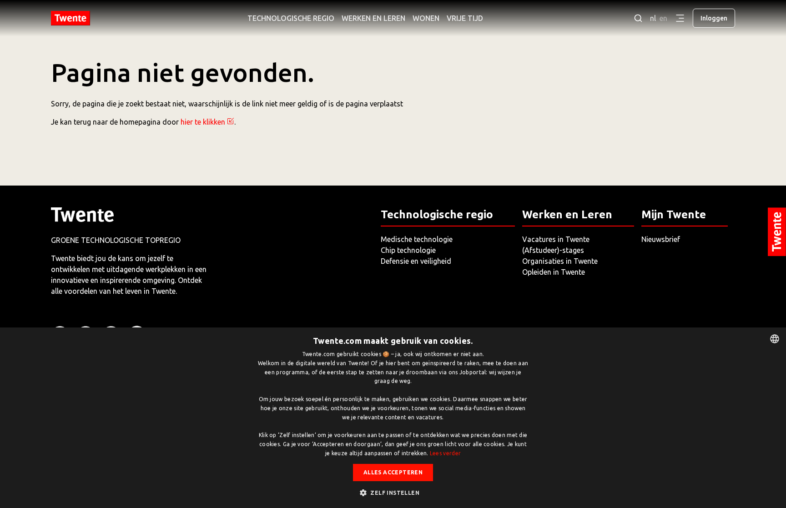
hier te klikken (203, 122)
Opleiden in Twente (553, 272)
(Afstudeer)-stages (553, 250)
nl (653, 18)
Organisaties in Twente (560, 261)
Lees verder (445, 453)
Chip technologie (408, 250)
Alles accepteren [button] (393, 472)
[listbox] (774, 338)
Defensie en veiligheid (416, 261)
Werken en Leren (373, 18)
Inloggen (713, 18)
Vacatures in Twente (556, 239)
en (663, 18)
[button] (393, 492)
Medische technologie (417, 239)
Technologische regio (290, 18)
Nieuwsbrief (660, 239)
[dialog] (393, 417)
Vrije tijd (465, 18)
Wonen (426, 18)
